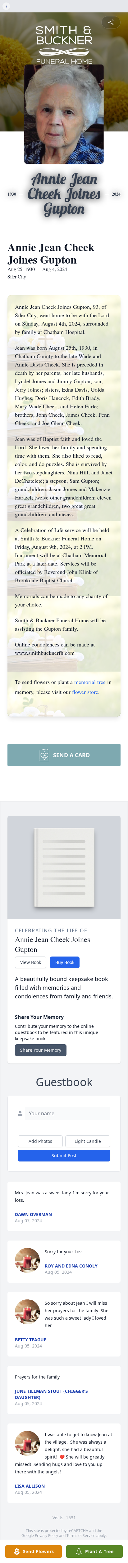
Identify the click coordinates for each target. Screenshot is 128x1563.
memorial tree (90, 682)
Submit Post (64, 1155)
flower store (85, 691)
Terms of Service (80, 1535)
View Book (30, 962)
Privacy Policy (46, 1535)
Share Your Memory (40, 1050)
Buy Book (64, 962)
